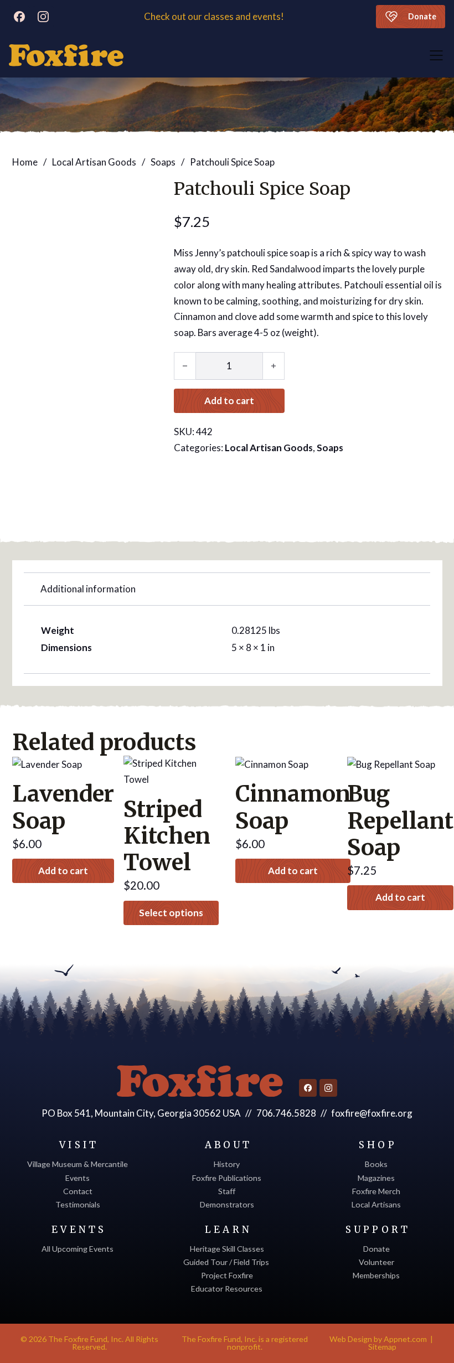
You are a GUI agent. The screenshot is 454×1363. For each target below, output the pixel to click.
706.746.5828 (286, 1113)
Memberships (376, 1275)
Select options (171, 912)
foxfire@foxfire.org (371, 1113)
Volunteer (376, 1262)
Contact (77, 1191)
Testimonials (77, 1204)
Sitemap (382, 1346)
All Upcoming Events (78, 1248)
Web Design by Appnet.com (378, 1339)
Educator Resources (226, 1288)
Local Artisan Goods (94, 162)
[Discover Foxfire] (66, 55)
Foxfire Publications (226, 1178)
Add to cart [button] (63, 870)
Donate (422, 16)
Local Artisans (376, 1204)
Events (77, 1178)
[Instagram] (43, 16)
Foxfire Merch (376, 1191)
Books (376, 1164)
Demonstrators (227, 1204)
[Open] (436, 55)
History (227, 1164)
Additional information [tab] (88, 589)
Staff (226, 1191)
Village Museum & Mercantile (77, 1164)
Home (25, 162)
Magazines (376, 1178)
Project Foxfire (227, 1275)
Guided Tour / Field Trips (227, 1262)
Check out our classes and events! (215, 16)
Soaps (163, 162)
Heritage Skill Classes (227, 1248)
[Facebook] (19, 16)
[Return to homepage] (200, 1081)
